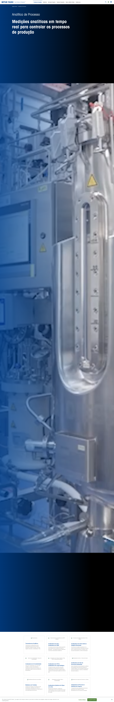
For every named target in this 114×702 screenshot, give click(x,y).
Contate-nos (78, 2)
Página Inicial (14, 6)
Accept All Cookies (92, 699)
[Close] (111, 699)
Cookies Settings (82, 699)
